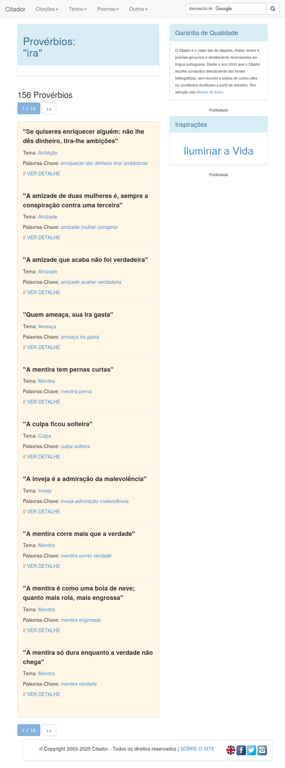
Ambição (47, 152)
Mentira (46, 380)
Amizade (47, 216)
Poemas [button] (106, 8)
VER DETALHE (43, 173)
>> (49, 108)
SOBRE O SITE (197, 748)
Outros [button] (136, 8)
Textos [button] (76, 8)
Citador (15, 8)
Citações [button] (45, 8)
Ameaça (47, 326)
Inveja (44, 490)
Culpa (44, 435)
